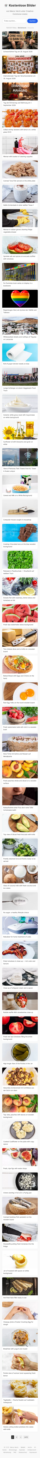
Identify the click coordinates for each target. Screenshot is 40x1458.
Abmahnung (7, 1452)
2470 (26, 1437)
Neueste (31, 28)
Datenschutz (23, 1452)
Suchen (32, 21)
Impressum (33, 1452)
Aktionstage (13, 1450)
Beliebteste (22, 28)
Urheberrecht (31, 1450)
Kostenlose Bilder (22, 5)
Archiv (30, 1447)
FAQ (15, 1452)
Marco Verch (14, 1447)
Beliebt (23, 1447)
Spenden (22, 1450)
